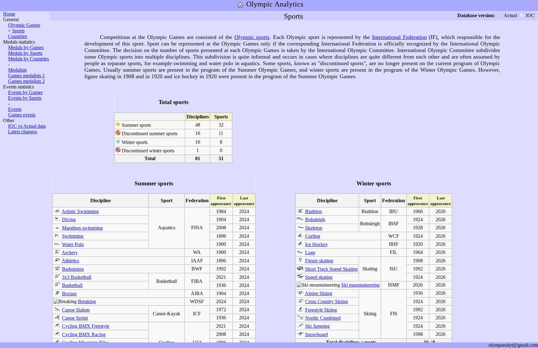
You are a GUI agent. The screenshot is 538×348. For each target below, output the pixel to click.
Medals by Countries (28, 58)
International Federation (399, 37)
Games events (21, 114)
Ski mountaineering (360, 285)
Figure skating (319, 260)
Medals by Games (26, 47)
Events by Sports (24, 98)
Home (9, 14)
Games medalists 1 (26, 75)
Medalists (17, 70)
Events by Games (25, 92)
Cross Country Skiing (326, 301)
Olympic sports (252, 37)
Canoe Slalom (76, 309)
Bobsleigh (315, 219)
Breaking (87, 301)
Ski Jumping (317, 326)
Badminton (73, 269)
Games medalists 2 (26, 81)
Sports (18, 30)
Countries (17, 36)
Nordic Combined (323, 318)
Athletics (70, 260)
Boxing (69, 293)
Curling (312, 236)
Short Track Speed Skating (331, 269)
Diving (69, 219)
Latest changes (22, 131)
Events (14, 109)
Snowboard (316, 334)
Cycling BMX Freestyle (85, 326)
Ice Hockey (316, 244)
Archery (70, 252)
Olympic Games (24, 25)
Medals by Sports (25, 53)
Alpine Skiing (318, 293)
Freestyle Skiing (321, 309)
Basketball (72, 285)
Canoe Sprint (75, 318)
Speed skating (319, 277)
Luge (310, 252)
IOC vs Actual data (27, 126)
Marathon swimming (82, 228)
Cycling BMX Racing (84, 334)
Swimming (72, 236)
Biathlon (313, 211)
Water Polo (73, 244)
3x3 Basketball (76, 277)
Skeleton (313, 228)
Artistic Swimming (80, 211)
